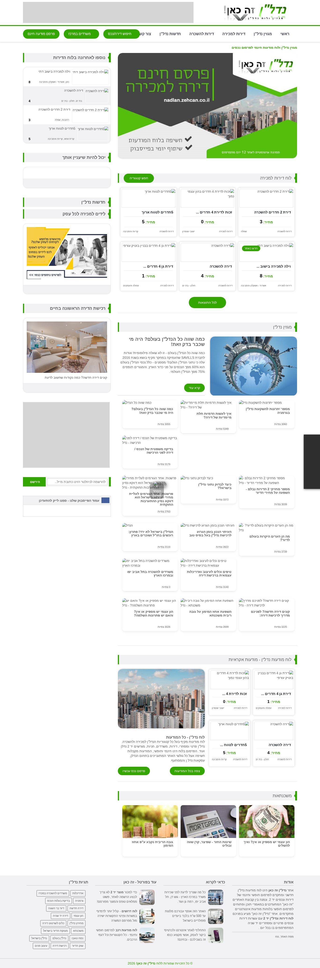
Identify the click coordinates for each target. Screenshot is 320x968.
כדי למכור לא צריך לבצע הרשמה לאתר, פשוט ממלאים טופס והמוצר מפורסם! (117, 896)
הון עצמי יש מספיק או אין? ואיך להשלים (267, 843)
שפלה (244, 231)
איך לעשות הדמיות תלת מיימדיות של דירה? (214, 415)
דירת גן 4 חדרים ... (158, 266)
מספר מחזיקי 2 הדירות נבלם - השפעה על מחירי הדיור (268, 490)
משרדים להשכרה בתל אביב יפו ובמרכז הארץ (150, 573)
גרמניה (79, 900)
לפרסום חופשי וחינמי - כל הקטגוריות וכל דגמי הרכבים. (116, 934)
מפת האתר (287, 936)
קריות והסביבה (130, 231)
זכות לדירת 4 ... (234, 694)
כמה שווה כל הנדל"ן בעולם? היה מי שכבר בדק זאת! (152, 410)
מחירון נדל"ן (76, 923)
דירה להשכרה (221, 266)
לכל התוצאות (207, 302)
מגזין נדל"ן (263, 33)
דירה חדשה (76, 908)
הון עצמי (78, 915)
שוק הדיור (77, 945)
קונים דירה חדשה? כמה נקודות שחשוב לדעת (76, 377)
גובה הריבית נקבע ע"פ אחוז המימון (152, 843)
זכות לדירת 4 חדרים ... (214, 212)
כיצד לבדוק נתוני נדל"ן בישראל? (214, 486)
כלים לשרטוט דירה (53, 923)
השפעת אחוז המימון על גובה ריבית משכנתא (210, 613)
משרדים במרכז (80, 34)
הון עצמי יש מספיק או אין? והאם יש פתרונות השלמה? (153, 613)
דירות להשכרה (201, 33)
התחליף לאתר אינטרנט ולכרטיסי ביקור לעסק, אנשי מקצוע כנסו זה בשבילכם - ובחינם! (185, 934)
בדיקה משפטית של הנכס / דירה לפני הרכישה (153, 450)
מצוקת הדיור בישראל (55, 930)
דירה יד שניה (60, 915)
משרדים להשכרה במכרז (53, 893)
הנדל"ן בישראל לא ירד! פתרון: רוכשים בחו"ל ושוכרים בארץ (150, 533)
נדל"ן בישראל (39, 938)
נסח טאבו (77, 938)
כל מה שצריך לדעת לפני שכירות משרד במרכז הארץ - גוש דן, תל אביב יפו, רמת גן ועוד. (185, 896)
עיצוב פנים (41, 945)
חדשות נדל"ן (170, 33)
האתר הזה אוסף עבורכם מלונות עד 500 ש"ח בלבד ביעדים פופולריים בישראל (185, 915)
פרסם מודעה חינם (41, 34)
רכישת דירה (60, 945)
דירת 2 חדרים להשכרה (272, 212)
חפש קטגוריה (139, 178)
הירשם (35, 482)
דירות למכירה (233, 33)
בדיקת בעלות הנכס (58, 900)
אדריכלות (77, 893)
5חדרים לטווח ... (233, 745)
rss (277, 936)
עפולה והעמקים (131, 285)
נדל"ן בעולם (59, 938)
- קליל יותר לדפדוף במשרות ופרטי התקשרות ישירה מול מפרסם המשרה (117, 915)
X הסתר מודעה (156, 490)
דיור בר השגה (56, 908)
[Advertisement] (108, 12)
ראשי (284, 33)
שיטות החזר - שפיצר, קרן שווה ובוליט (209, 843)
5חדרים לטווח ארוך (157, 212)
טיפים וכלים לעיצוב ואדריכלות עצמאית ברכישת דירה (209, 573)
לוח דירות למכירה (276, 178)
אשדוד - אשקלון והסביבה (253, 285)
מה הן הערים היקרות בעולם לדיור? (269, 538)
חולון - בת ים (188, 285)
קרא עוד (194, 388)
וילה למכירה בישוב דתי (54, 71)
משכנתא (78, 930)
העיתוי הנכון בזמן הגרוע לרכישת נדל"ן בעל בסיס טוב (210, 533)
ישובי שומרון (188, 231)
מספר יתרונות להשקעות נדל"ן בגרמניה (268, 410)
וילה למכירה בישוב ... (274, 266)
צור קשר (144, 33)
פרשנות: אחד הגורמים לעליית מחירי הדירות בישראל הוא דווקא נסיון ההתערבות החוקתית (151, 499)
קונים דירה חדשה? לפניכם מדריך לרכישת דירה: (270, 613)
